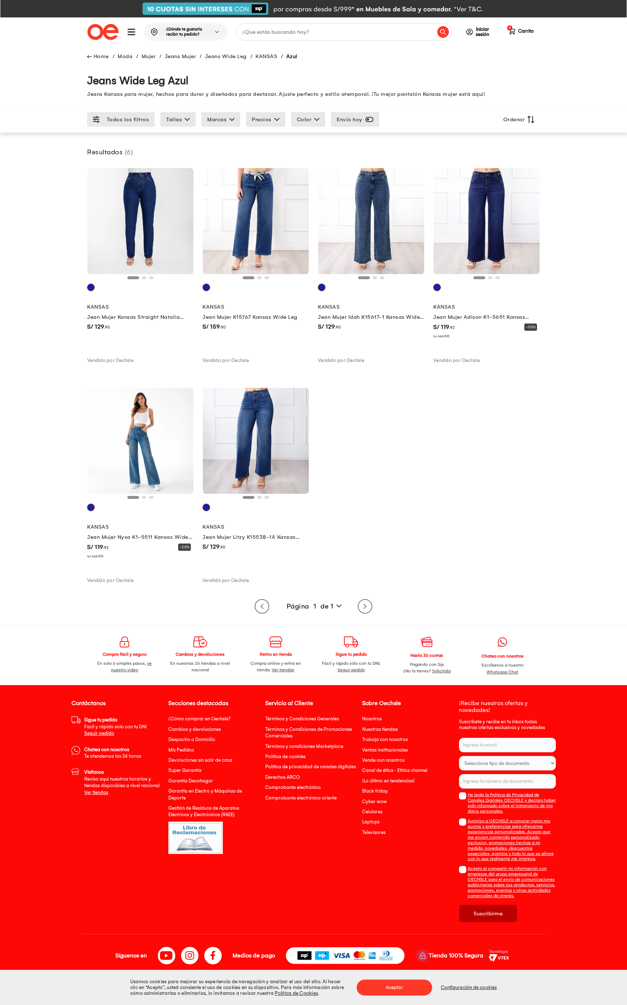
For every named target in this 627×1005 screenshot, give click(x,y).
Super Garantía (184, 770)
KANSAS (266, 56)
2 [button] (145, 280)
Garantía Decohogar (190, 781)
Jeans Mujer (180, 56)
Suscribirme (488, 913)
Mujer (149, 56)
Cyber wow (374, 801)
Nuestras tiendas (380, 729)
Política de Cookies (296, 993)
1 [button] (131, 280)
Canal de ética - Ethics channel (394, 770)
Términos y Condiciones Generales (302, 718)
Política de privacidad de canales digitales (310, 766)
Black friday (375, 791)
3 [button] (152, 280)
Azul (292, 56)
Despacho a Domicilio (191, 739)
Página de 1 (310, 606)
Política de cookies (285, 756)
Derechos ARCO (282, 777)
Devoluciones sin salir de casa (200, 760)
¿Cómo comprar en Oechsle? (199, 718)
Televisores (374, 832)
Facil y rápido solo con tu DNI (115, 726)
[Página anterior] (262, 606)
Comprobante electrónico (293, 787)
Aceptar (394, 987)
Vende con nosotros (383, 760)
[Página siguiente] (365, 606)
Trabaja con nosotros (385, 739)
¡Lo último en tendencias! (388, 781)
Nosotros (372, 718)
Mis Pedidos (181, 750)
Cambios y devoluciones (194, 729)
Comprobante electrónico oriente (301, 798)
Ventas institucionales (385, 750)
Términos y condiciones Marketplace (304, 746)
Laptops (371, 822)
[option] (313, 8)
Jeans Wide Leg (226, 56)
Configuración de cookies (469, 987)
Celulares (372, 811)
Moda (125, 56)
